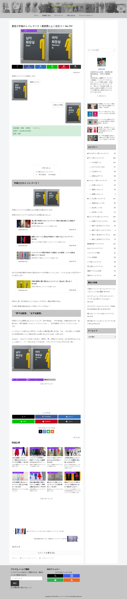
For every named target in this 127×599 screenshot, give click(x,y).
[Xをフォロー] (40, 431)
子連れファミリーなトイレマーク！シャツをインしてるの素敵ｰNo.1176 (101, 290)
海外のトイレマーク (50, 379)
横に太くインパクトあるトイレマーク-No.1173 (100, 315)
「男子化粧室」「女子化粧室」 (47, 174)
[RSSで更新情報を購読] (52, 431)
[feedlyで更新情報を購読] (48, 431)
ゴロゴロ (101, 69)
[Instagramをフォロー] (44, 431)
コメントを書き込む (46, 553)
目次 (43, 168)
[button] (75, 67)
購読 (15, 583)
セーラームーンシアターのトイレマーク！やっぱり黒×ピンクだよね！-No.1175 (100, 299)
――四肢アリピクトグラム (20, 379)
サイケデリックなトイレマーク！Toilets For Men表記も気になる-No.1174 (101, 307)
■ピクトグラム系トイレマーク (36, 379)
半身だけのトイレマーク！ (45, 172)
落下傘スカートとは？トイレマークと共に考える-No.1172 (101, 322)
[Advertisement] (46, 151)
